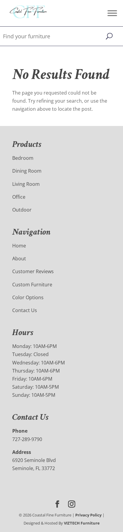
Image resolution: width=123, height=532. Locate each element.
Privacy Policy (88, 515)
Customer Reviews (33, 271)
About (19, 258)
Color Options (28, 297)
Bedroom (22, 158)
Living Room (26, 184)
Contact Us (24, 310)
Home (19, 245)
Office (18, 197)
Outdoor (22, 209)
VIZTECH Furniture (82, 523)
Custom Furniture (32, 284)
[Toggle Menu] (112, 13)
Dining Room (26, 171)
